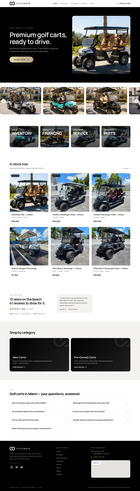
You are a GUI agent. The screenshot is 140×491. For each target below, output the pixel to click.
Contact (59, 474)
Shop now (20, 59)
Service (84, 3)
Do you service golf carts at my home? (100, 411)
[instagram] (12, 467)
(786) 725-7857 (124, 3)
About (58, 471)
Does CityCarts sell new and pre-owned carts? (39, 428)
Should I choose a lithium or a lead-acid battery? (100, 420)
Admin (40, 487)
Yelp (27, 314)
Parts (92, 3)
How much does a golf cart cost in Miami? (39, 403)
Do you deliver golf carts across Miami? (39, 411)
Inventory (64, 3)
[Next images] (136, 101)
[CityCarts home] (20, 3)
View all (125, 168)
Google (15, 314)
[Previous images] (3, 101)
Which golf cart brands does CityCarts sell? (100, 403)
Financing (74, 3)
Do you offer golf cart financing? (39, 420)
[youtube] (22, 467)
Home (55, 3)
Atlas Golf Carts (62, 458)
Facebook (39, 314)
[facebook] (17, 467)
